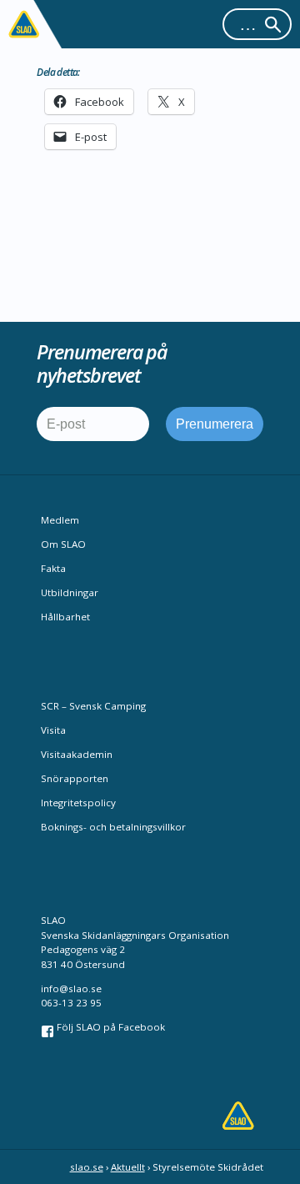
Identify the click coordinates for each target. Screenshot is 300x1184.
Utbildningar (69, 592)
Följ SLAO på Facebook (109, 1027)
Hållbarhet (65, 616)
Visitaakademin (76, 754)
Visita (53, 730)
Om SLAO (63, 544)
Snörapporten (74, 778)
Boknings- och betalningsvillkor (113, 826)
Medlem (60, 520)
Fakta (53, 568)
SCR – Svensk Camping (93, 706)
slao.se (86, 1167)
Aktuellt (128, 1167)
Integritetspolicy (78, 802)
